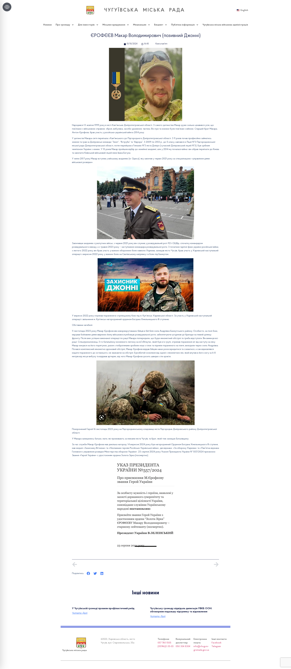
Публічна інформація (183, 25)
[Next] (182, 564)
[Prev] (109, 564)
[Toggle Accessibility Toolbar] (7, 7)
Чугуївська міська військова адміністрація (225, 25)
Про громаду (63, 25)
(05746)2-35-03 (166, 646)
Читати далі (79, 613)
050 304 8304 (183, 646)
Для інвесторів (86, 25)
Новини (47, 25)
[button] (88, 573)
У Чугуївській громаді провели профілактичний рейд (103, 608)
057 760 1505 (164, 643)
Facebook (216, 643)
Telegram (216, 646)
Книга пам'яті (161, 44)
